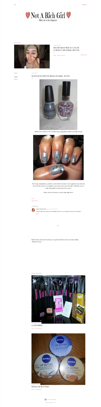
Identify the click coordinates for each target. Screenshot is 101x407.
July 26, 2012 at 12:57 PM (52, 209)
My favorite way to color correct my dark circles (66, 48)
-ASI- (55, 402)
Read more (84, 54)
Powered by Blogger (51, 399)
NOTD (16, 79)
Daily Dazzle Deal (41, 209)
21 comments (38, 389)
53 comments (38, 328)
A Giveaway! (37, 325)
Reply (37, 213)
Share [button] (54, 55)
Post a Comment (61, 55)
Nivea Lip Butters (40, 386)
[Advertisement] (58, 258)
